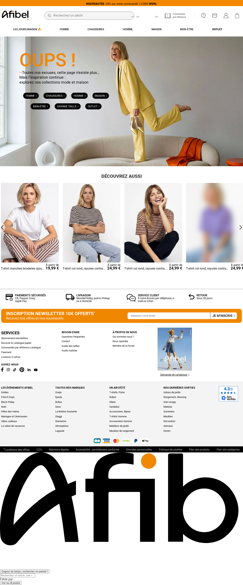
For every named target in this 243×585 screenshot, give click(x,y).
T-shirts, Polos (117, 392)
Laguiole (59, 430)
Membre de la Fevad (123, 345)
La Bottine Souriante (66, 411)
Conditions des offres (17, 449)
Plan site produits (199, 449)
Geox (58, 406)
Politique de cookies (170, 449)
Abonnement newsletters (14, 338)
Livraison (83, 295)
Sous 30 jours (204, 298)
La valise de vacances (13, 426)
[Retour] (192, 298)
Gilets (112, 402)
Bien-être (40, 106)
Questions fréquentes (73, 336)
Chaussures (54, 95)
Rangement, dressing (174, 397)
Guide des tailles (71, 346)
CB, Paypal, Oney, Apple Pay (25, 300)
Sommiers (168, 411)
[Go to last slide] (2, 227)
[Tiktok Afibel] (14, 370)
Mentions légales (59, 449)
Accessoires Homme (120, 421)
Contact (66, 341)
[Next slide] (240, 227)
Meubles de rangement (121, 430)
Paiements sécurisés (30, 295)
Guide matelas (69, 350)
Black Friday (7, 402)
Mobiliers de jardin (119, 426)
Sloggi (58, 416)
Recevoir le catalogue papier (16, 343)
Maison (100, 95)
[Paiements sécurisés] (9, 299)
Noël (3, 406)
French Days (8, 397)
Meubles (168, 416)
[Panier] (238, 15)
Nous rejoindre (120, 341)
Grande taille (67, 106)
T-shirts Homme (118, 416)
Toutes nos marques (70, 387)
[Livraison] (70, 299)
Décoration (169, 421)
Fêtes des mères (10, 411)
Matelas (167, 406)
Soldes (5, 392)
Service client (148, 295)
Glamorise (60, 421)
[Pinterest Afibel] (21, 371)
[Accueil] (15, 15)
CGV (39, 449)
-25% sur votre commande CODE (121, 4)
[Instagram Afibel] (8, 370)
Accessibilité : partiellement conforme (97, 449)
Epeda (58, 397)
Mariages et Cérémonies (14, 416)
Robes (112, 397)
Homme (79, 95)
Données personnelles (139, 449)
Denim (166, 430)
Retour (201, 295)
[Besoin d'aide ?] (203, 15)
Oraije (58, 392)
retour (17, 357)
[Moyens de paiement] (121, 441)
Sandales (114, 406)
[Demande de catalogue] (175, 369)
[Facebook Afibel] (2, 370)
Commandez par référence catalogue (21, 347)
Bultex (58, 402)
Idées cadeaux (9, 421)
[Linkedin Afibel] (29, 370)
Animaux (168, 426)
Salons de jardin (172, 392)
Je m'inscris (222, 316)
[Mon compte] (226, 15)
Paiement (6, 352)
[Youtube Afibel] (35, 370)
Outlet (93, 106)
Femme (30, 95)
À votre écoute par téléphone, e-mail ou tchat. (156, 300)
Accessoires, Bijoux (119, 411)
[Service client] (131, 300)
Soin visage (169, 402)
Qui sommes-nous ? (123, 336)
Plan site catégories (228, 449)
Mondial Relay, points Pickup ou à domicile (93, 300)
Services (10, 333)
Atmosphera (61, 426)
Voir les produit (11, 583)
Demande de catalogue (174, 374)
